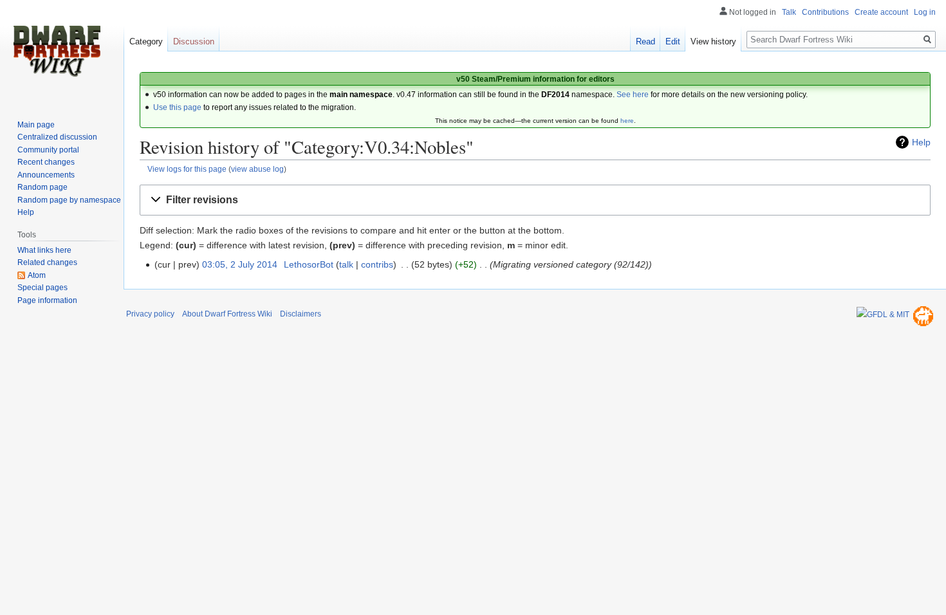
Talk (789, 12)
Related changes (47, 262)
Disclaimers (300, 313)
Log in (925, 12)
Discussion (193, 41)
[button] (535, 200)
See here (633, 94)
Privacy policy (150, 313)
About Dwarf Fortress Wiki (227, 313)
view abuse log (257, 169)
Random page (42, 187)
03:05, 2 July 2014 (239, 264)
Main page (36, 124)
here (627, 120)
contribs (377, 264)
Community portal (48, 149)
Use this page (177, 107)
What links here (44, 250)
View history (713, 41)
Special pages (42, 287)
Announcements (46, 174)
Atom (37, 275)
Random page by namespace (69, 200)
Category (146, 41)
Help (921, 142)
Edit (672, 41)
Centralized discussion (57, 137)
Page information (47, 300)
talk (346, 264)
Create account (881, 12)
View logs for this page (187, 169)
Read (645, 41)
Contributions (825, 12)
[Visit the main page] (56, 51)
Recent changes (46, 162)
